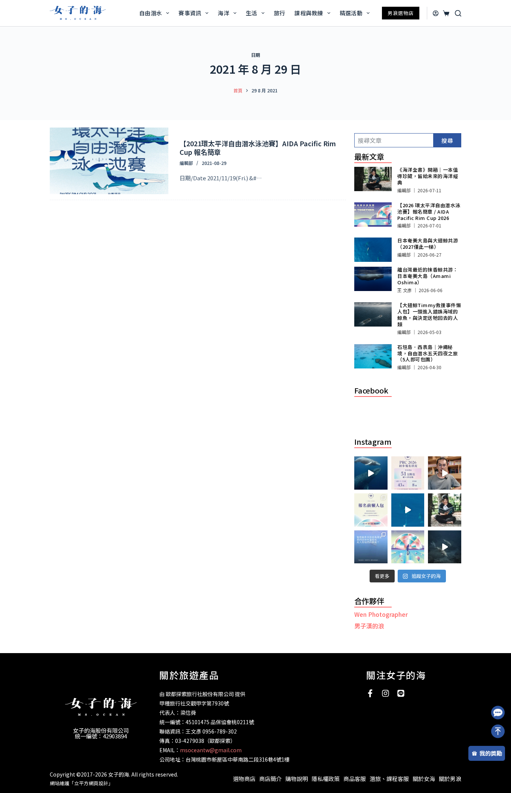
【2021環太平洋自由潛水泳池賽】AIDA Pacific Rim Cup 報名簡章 (258, 147)
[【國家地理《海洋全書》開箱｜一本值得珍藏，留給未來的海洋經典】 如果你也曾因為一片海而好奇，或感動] (444, 510)
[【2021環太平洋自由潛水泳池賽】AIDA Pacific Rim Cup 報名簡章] (109, 161)
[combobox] (394, 140)
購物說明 (296, 779)
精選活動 (351, 13)
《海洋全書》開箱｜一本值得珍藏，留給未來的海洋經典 (427, 176)
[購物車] (445, 13)
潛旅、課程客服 (389, 779)
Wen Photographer (381, 614)
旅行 (279, 13)
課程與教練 (308, 13)
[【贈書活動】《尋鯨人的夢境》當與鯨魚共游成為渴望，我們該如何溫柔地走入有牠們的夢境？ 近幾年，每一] (371, 547)
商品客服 (354, 779)
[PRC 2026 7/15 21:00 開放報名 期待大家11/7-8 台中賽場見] (444, 473)
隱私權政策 (326, 779)
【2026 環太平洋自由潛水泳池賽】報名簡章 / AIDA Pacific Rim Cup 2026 (428, 211)
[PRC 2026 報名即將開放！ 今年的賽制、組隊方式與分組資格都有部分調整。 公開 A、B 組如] (371, 510)
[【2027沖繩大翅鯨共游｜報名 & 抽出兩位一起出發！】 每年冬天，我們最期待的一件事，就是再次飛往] (371, 473)
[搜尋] (458, 13)
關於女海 (424, 779)
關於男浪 (450, 779)
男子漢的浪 (369, 625)
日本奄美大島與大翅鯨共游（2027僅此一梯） (427, 243)
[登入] (435, 13)
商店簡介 (270, 779)
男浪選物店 (401, 12)
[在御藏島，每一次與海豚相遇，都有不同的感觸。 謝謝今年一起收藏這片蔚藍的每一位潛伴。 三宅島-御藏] (444, 547)
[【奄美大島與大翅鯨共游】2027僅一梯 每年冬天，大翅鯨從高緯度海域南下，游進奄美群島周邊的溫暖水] (408, 510)
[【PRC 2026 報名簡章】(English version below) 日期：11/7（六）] (408, 547)
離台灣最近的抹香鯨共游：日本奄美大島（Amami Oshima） (427, 276)
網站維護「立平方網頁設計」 (81, 783)
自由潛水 (150, 13)
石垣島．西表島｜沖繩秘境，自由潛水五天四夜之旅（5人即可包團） (427, 353)
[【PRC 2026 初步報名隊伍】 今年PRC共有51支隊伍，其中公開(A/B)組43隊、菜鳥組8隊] (408, 473)
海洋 (223, 13)
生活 (251, 13)
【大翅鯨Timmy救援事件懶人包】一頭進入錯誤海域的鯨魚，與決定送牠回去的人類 (429, 314)
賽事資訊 (189, 13)
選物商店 (244, 779)
